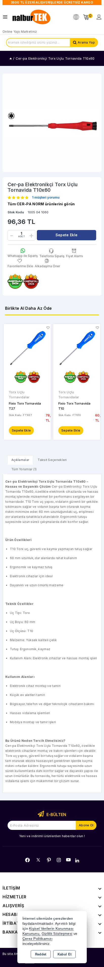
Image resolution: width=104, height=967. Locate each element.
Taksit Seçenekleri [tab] (52, 460)
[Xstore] (31, 17)
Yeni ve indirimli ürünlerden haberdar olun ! (52, 836)
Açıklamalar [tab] (20, 460)
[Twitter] (38, 860)
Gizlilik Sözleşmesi (57, 934)
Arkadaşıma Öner (47, 266)
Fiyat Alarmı (74, 256)
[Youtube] (68, 860)
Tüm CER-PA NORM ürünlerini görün (41, 204)
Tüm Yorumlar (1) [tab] (24, 469)
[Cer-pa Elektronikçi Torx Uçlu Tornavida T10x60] (52, 122)
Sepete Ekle (21, 430)
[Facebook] (27, 860)
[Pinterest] (49, 860)
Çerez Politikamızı (37, 939)
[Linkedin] (77, 860)
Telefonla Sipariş (51, 256)
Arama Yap (86, 42)
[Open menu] (6, 17)
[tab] (20, 460)
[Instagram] (59, 860)
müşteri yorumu (46, 197)
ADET (21, 236)
